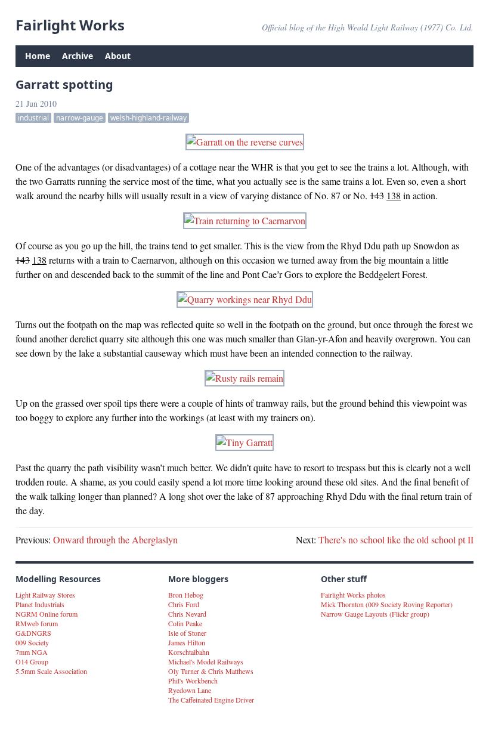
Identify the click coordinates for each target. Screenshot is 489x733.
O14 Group (32, 661)
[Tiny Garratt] (244, 442)
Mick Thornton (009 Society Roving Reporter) (387, 604)
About (118, 55)
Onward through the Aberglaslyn (115, 539)
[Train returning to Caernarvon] (244, 220)
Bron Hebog (185, 594)
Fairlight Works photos (353, 594)
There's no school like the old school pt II (395, 539)
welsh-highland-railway (148, 118)
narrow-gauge (79, 118)
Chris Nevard (187, 613)
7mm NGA (32, 652)
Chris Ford (183, 604)
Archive (77, 55)
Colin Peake (185, 623)
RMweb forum (37, 623)
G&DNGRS (33, 633)
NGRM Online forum (47, 613)
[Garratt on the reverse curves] (244, 142)
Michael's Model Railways (205, 661)
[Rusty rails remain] (244, 378)
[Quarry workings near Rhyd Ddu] (244, 299)
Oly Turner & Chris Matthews (210, 671)
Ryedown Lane (189, 690)
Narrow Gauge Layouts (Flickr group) (375, 613)
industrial (33, 118)
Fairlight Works (70, 25)
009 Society (32, 642)
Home (37, 55)
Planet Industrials (40, 604)
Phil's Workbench (193, 680)
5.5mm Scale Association (51, 671)
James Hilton (186, 642)
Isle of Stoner (187, 633)
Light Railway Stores (45, 594)
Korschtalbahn (188, 652)
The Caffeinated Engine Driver (211, 699)
